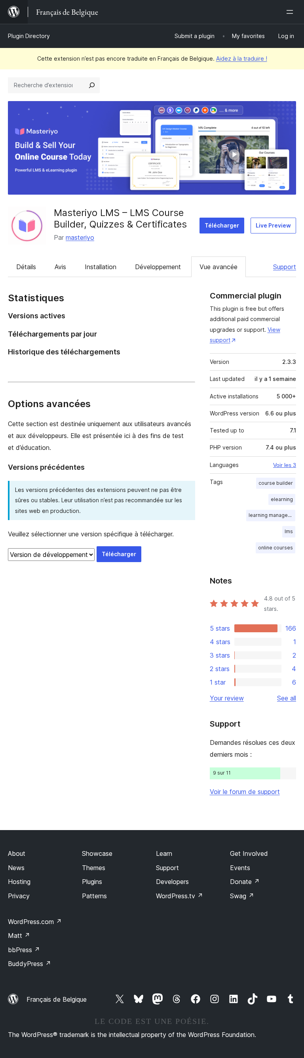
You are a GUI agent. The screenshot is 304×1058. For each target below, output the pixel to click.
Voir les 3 (284, 465)
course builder (275, 483)
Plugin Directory (29, 36)
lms (289, 531)
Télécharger (222, 225)
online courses (275, 548)
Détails (26, 267)
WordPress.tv (179, 896)
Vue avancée (219, 267)
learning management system (272, 515)
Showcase (97, 853)
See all (286, 698)
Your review (227, 698)
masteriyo (80, 237)
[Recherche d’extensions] (92, 85)
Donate (245, 882)
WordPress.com (35, 922)
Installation (100, 267)
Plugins (92, 882)
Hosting (19, 882)
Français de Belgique (57, 999)
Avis (60, 267)
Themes (93, 868)
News (16, 868)
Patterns (94, 896)
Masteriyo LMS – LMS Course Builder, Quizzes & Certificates (120, 218)
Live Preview (273, 225)
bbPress (24, 950)
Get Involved (249, 853)
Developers (172, 882)
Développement (158, 267)
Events (240, 868)
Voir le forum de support (245, 792)
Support (284, 267)
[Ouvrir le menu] (291, 12)
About (16, 853)
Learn (164, 853)
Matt (19, 935)
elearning (282, 499)
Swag (242, 896)
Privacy (19, 896)
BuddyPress (29, 964)
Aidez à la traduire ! (241, 58)
